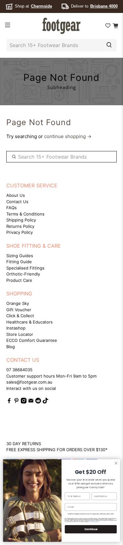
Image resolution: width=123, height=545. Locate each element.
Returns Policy (20, 226)
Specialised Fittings (25, 267)
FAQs (11, 207)
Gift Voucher (18, 309)
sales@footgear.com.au (29, 382)
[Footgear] (61, 26)
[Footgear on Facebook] (9, 401)
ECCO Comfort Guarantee (31, 340)
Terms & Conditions (25, 213)
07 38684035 (19, 369)
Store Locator (19, 334)
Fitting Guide (19, 261)
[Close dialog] (116, 463)
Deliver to (94, 6)
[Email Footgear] (31, 401)
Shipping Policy (21, 219)
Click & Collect (20, 315)
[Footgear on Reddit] (38, 401)
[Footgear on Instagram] (23, 401)
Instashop (16, 327)
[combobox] (53, 45)
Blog (10, 346)
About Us (15, 195)
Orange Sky (17, 303)
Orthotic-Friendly (23, 273)
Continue (90, 529)
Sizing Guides (19, 255)
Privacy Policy (19, 232)
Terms (98, 521)
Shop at (33, 6)
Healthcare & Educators (29, 321)
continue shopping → (67, 136)
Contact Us (17, 201)
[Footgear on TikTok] (45, 401)
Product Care (19, 280)
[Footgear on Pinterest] (16, 401)
